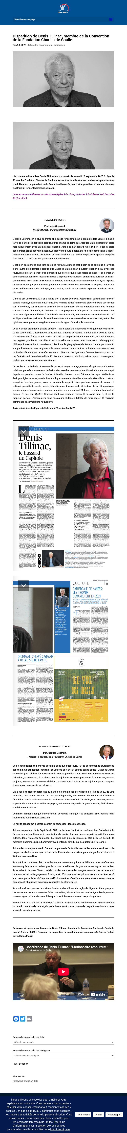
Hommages (59, 45)
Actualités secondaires (40, 45)
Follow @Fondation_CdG (26, 1081)
